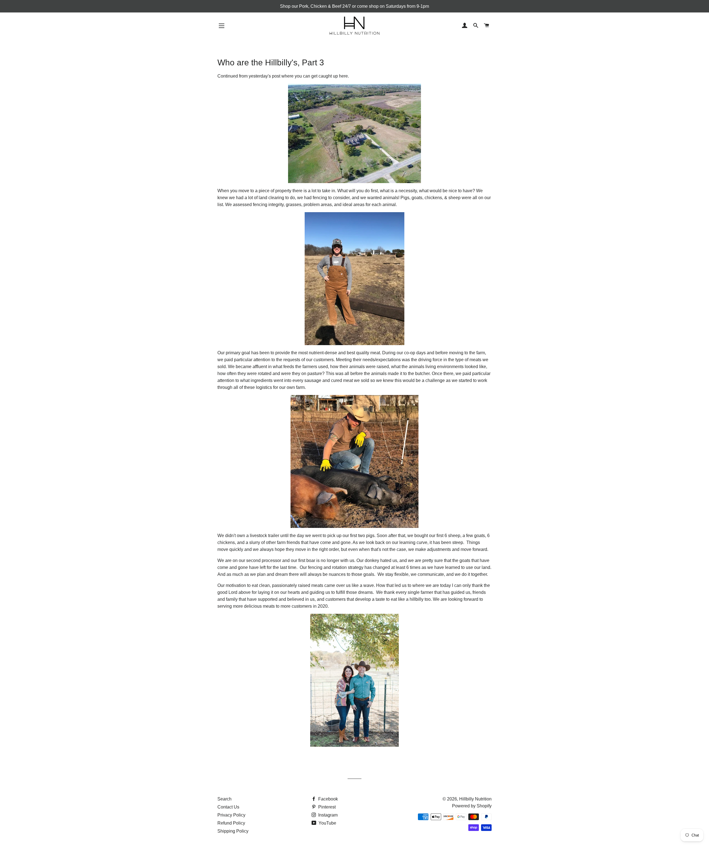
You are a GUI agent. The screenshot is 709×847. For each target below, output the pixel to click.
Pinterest (326, 807)
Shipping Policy (232, 831)
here (343, 76)
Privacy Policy (231, 815)
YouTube (326, 823)
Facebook (327, 799)
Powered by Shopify (472, 806)
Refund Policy (231, 823)
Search (224, 799)
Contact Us (228, 807)
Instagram (327, 815)
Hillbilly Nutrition (475, 799)
